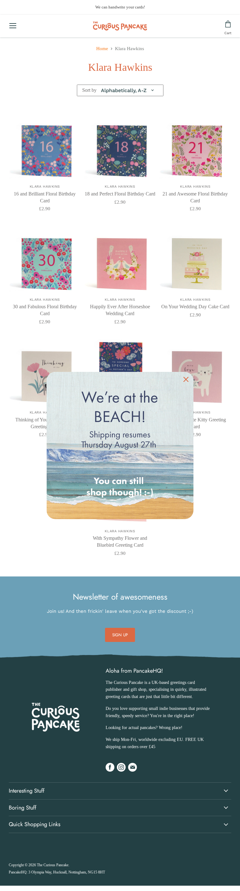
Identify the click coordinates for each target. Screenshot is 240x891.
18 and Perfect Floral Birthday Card (120, 193)
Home (102, 48)
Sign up (120, 635)
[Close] (185, 379)
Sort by (89, 90)
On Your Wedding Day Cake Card (195, 306)
